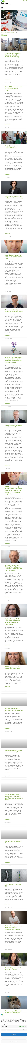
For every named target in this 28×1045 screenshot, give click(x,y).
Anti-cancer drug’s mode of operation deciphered (13, 751)
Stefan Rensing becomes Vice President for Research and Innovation (13, 927)
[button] (26, 1015)
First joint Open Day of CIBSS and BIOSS (12, 147)
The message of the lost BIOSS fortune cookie (13, 1011)
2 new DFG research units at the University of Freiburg (13, 88)
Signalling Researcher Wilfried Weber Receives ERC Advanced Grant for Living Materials (13, 567)
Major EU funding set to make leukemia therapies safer (13, 256)
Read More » (7, 79)
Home (2, 32)
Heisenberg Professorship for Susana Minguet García (14, 197)
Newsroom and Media (9, 32)
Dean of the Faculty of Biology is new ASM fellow (14, 310)
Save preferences (14, 1041)
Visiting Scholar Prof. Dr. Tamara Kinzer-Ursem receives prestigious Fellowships (13, 621)
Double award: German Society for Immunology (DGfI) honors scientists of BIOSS (14, 797)
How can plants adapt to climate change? (13, 426)
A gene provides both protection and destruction (14, 709)
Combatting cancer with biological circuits (13, 968)
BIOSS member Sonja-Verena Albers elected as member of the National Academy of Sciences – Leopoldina (13, 490)
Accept (14, 1034)
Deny (14, 1038)
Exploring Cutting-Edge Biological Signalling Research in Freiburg (13, 54)
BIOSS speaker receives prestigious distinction (13, 667)
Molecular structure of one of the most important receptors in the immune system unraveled (14, 359)
